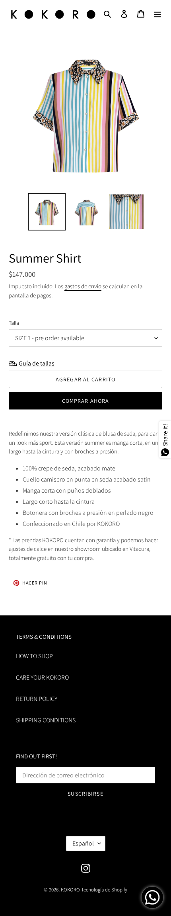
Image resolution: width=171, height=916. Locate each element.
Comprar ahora (85, 400)
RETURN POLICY (36, 699)
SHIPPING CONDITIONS (46, 720)
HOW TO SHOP (34, 656)
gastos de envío (82, 286)
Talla (14, 322)
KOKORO (70, 889)
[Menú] (157, 13)
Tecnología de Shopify (104, 889)
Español (83, 843)
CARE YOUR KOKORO (42, 677)
